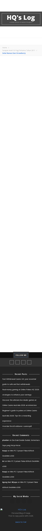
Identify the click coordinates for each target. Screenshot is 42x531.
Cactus (7, 265)
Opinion (30, 308)
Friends (32, 287)
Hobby (22, 291)
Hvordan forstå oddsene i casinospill (17, 426)
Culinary (25, 270)
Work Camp (9, 343)
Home (4, 47)
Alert (6, 257)
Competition (10, 270)
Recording (29, 321)
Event (25, 278)
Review (33, 325)
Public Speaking (12, 321)
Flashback (9, 287)
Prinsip (21, 317)
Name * (5, 161)
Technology (10, 334)
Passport (26, 313)
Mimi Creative (27, 300)
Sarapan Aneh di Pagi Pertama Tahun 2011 (18, 50)
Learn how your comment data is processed (16, 196)
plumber (5, 440)
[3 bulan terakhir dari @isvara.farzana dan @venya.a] (5, 355)
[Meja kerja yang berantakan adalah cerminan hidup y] (37, 355)
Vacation (8, 338)
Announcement (21, 257)
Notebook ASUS (27, 304)
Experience (9, 283)
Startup (30, 330)
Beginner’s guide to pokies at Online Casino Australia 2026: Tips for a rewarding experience (19, 415)
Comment (6, 127)
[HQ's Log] (21, 19)
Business (32, 261)
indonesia (9, 295)
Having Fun (9, 291)
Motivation (10, 304)
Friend (21, 287)
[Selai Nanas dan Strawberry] (21, 92)
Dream (7, 274)
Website (5, 179)
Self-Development (13, 330)
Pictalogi (9, 317)
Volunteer (22, 338)
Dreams (17, 274)
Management (10, 300)
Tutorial (32, 334)
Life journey (24, 295)
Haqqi (4, 451)
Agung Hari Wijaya (9, 482)
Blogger (20, 261)
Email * (5, 170)
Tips (22, 334)
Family (22, 283)
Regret (22, 325)
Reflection (9, 325)
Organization (11, 313)
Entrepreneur (11, 278)
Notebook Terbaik (13, 308)
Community (20, 265)
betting (8, 261)
